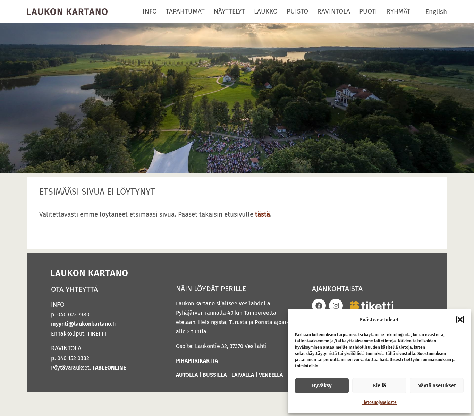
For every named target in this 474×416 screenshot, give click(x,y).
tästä (262, 214)
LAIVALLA (242, 375)
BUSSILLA (215, 375)
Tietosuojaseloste (379, 402)
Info (150, 11)
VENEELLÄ (271, 375)
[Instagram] (336, 306)
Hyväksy (322, 385)
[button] (460, 319)
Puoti (368, 11)
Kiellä (379, 385)
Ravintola (333, 11)
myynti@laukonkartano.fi (83, 324)
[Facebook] (319, 306)
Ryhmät (398, 11)
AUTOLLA (187, 375)
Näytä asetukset (436, 385)
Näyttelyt (229, 11)
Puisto (297, 11)
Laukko (266, 11)
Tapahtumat (185, 11)
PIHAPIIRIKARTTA (197, 360)
